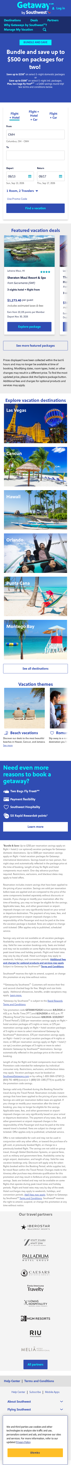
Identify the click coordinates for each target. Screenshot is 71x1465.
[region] (35, 1440)
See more (8, 745)
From (9, 126)
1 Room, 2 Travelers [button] (20, 191)
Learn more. (16, 995)
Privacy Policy (23, 1442)
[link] (29, 326)
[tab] (14, 116)
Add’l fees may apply (34, 1194)
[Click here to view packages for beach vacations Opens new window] (24, 708)
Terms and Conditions (31, 1198)
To (7, 147)
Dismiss (35, 1452)
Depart (9, 168)
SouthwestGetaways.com (16, 1076)
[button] (35, 8)
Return (40, 168)
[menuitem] (16, 20)
